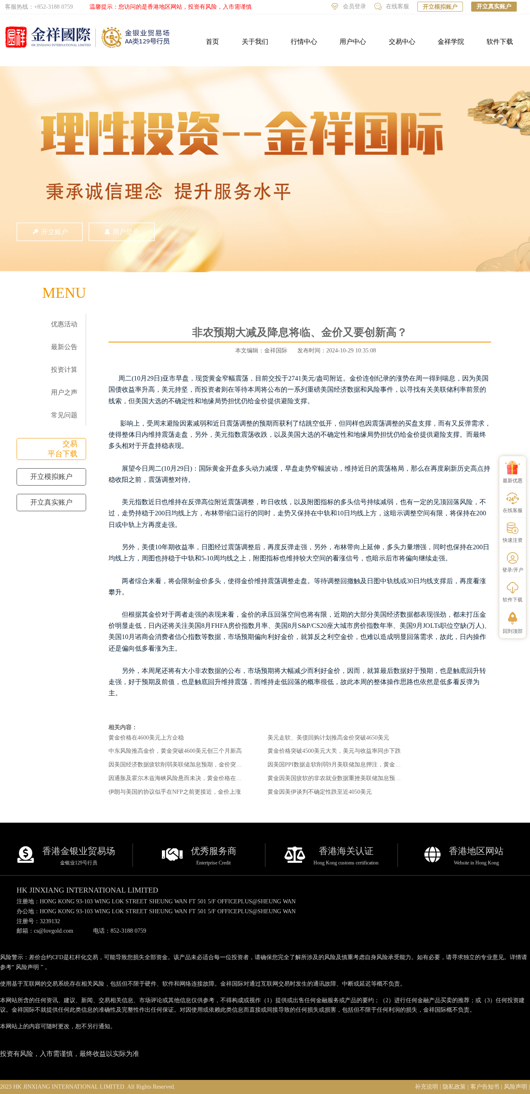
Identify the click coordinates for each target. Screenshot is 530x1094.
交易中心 (402, 41)
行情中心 (304, 41)
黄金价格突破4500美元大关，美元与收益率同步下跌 (334, 751)
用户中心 (353, 41)
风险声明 (27, 967)
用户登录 (126, 231)
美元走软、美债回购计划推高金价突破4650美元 (328, 738)
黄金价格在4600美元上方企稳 (146, 738)
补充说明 (426, 1087)
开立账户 (54, 231)
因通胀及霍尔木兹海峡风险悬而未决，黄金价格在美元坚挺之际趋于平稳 (201, 778)
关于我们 (255, 41)
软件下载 (500, 41)
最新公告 (64, 346)
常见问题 (64, 415)
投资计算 (64, 369)
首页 (212, 41)
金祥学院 (451, 41)
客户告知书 (484, 1087)
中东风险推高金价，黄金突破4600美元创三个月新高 (175, 751)
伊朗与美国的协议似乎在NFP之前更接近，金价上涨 (174, 792)
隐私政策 (454, 1087)
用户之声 (64, 392)
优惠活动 (64, 324)
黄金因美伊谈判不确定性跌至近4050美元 (319, 792)
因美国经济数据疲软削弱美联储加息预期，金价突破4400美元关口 (192, 764)
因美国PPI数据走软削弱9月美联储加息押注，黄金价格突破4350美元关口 (360, 764)
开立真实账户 (494, 6)
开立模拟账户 (440, 7)
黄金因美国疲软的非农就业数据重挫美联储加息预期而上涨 (342, 778)
